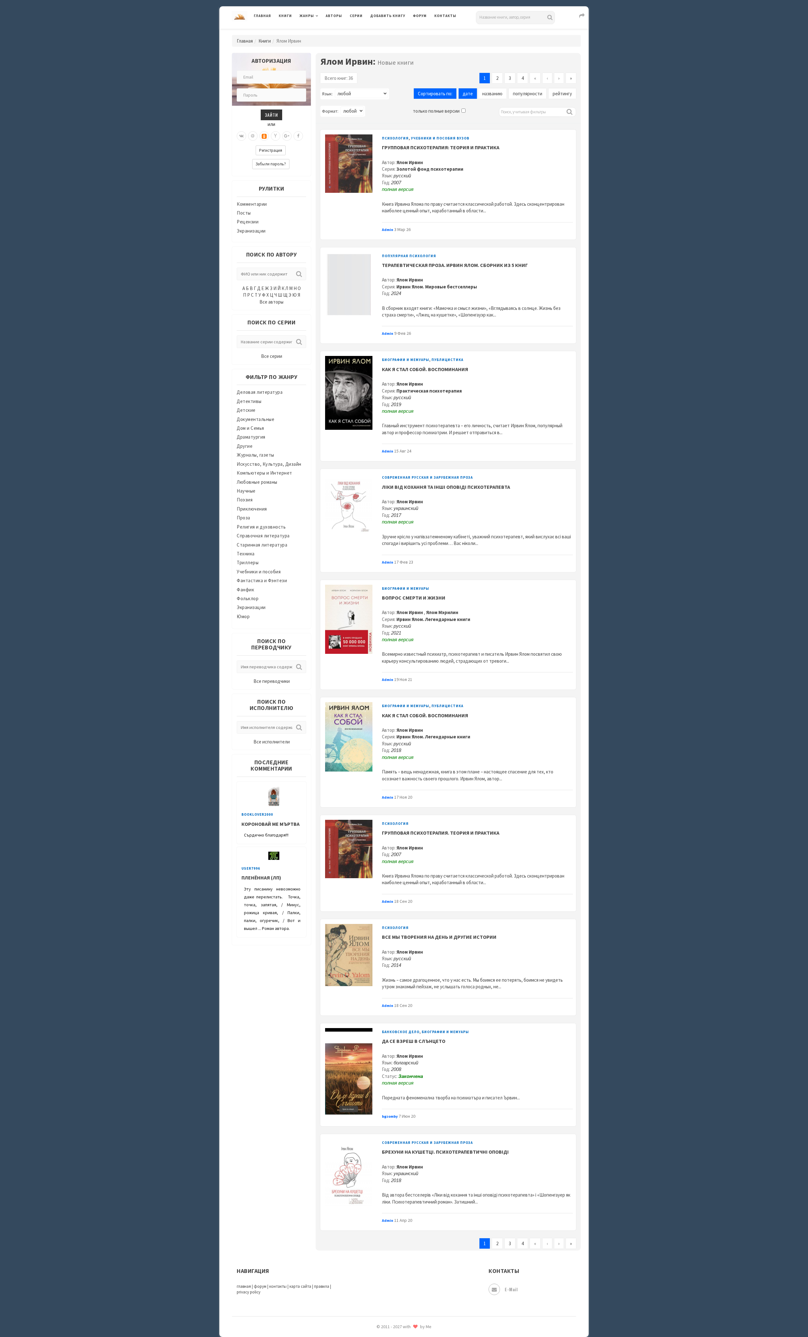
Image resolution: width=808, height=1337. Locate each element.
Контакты (445, 16)
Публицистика (447, 360)
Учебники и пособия (259, 572)
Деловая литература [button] (322, 32)
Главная (262, 16)
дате (468, 94)
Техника (246, 554)
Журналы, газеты (255, 455)
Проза (243, 518)
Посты (244, 213)
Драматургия (251, 437)
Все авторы (271, 302)
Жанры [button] (307, 16)
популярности (527, 94)
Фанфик (245, 590)
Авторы (334, 16)
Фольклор (247, 598)
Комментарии (252, 204)
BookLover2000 (257, 814)
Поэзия (244, 500)
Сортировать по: (435, 94)
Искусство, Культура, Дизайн (269, 464)
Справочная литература (263, 536)
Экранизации (251, 231)
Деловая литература (393, 32)
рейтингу (562, 94)
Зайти (271, 114)
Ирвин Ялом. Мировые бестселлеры (436, 287)
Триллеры (247, 562)
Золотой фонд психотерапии (429, 169)
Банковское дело (400, 1032)
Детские (246, 410)
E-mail (511, 1289)
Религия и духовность (261, 527)
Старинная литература (262, 545)
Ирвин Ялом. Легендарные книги (433, 619)
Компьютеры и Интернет (264, 473)
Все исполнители (271, 742)
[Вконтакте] (241, 136)
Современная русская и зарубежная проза (427, 477)
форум (260, 1286)
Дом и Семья (250, 428)
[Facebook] (298, 136)
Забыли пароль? (271, 164)
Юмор (243, 616)
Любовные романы (257, 482)
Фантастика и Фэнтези (262, 580)
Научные (246, 491)
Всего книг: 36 (338, 78)
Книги (285, 16)
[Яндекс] (275, 136)
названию (492, 94)
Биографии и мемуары (405, 360)
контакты (278, 1286)
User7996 (250, 868)
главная (244, 1286)
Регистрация (270, 150)
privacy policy (248, 1292)
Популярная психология (409, 256)
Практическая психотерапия (429, 391)
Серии (356, 16)
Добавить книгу (387, 16)
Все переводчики (271, 681)
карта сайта (300, 1286)
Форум (420, 16)
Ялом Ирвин (409, 162)
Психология (395, 138)
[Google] (287, 136)
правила (321, 1286)
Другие (244, 446)
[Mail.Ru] (253, 136)
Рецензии (247, 222)
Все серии (271, 356)
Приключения (252, 509)
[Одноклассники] (264, 136)
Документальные (255, 419)
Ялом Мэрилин (442, 612)
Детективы (249, 401)
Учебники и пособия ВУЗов (440, 138)
